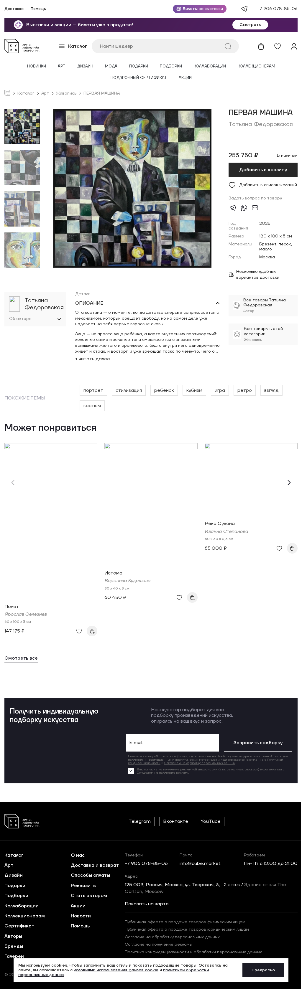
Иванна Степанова (226, 531)
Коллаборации (210, 66)
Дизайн (85, 66)
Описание (88, 303)
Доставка (14, 9)
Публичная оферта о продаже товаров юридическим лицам (185, 929)
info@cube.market (198, 863)
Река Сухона (220, 523)
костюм (91, 406)
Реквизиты (82, 885)
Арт (61, 66)
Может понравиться (50, 428)
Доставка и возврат (93, 865)
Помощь (38, 9)
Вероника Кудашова (127, 580)
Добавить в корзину (263, 170)
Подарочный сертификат (139, 78)
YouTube (209, 821)
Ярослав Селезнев (25, 614)
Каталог (25, 93)
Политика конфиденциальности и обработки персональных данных (191, 952)
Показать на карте (145, 904)
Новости (79, 916)
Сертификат (19, 926)
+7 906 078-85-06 (277, 8)
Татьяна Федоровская (261, 124)
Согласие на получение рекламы (157, 944)
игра (219, 390)
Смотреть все (21, 658)
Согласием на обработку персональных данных (195, 763)
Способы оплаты (88, 875)
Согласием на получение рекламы (158, 773)
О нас (76, 855)
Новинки (36, 66)
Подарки (138, 66)
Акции (185, 78)
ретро (243, 390)
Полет (11, 606)
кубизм (193, 390)
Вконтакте (173, 821)
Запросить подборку (253, 743)
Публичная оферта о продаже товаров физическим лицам (183, 922)
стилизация (127, 390)
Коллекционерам (256, 66)
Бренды (13, 946)
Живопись (66, 93)
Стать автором (87, 895)
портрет (92, 390)
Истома (113, 573)
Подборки (171, 66)
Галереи (14, 956)
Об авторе (20, 318)
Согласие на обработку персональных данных (170, 937)
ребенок (163, 390)
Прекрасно (261, 970)
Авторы (13, 936)
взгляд (270, 390)
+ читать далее (91, 358)
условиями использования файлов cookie (114, 970)
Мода (111, 66)
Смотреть (250, 24)
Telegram (138, 821)
